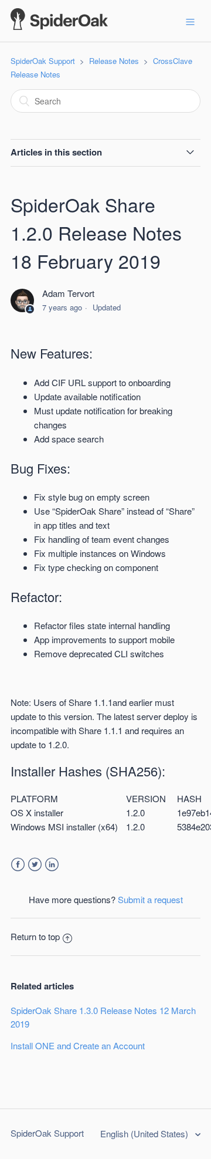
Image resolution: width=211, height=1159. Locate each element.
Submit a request (150, 899)
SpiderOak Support (43, 60)
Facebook (18, 864)
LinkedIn (52, 864)
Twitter (35, 864)
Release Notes (114, 60)
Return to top (35, 936)
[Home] (59, 26)
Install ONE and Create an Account (78, 1045)
